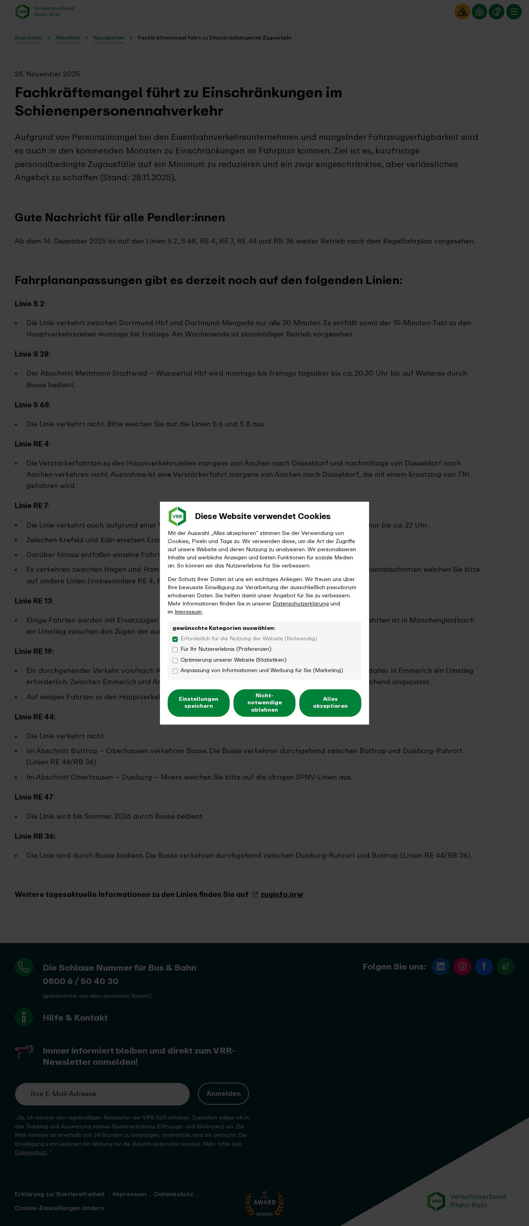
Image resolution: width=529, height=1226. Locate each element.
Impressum (188, 611)
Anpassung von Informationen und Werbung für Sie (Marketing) (261, 670)
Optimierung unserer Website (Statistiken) (233, 660)
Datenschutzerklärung (301, 603)
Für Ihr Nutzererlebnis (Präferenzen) (225, 649)
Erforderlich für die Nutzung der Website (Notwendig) (248, 639)
